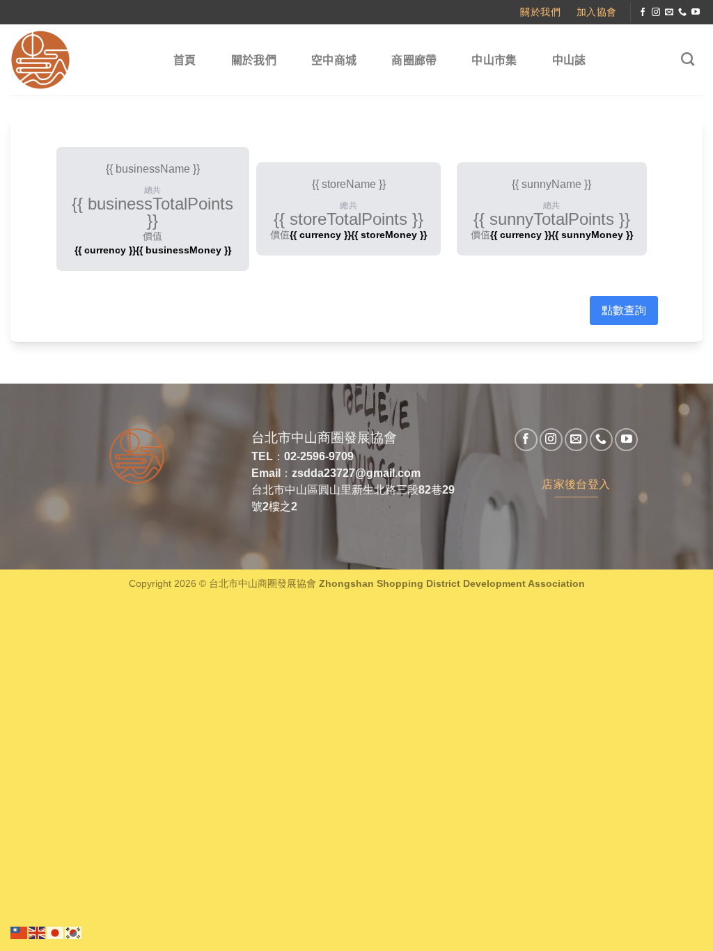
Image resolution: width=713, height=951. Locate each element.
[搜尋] (688, 59)
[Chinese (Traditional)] (19, 932)
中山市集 (494, 60)
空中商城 (333, 60)
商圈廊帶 (414, 60)
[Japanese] (56, 932)
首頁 (184, 60)
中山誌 (569, 60)
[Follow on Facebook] (642, 12)
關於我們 (253, 60)
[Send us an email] (669, 12)
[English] (38, 932)
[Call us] (682, 12)
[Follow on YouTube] (695, 12)
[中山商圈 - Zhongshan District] (77, 59)
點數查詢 (624, 310)
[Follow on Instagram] (656, 12)
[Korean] (74, 932)
